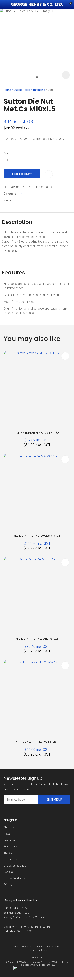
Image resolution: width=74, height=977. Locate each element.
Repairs (8, 872)
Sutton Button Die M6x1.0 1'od (37, 639)
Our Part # (11, 187)
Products (9, 840)
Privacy (8, 884)
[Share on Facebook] (14, 200)
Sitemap (39, 946)
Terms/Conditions (14, 878)
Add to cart (21, 174)
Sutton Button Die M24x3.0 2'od (37, 536)
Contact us (10, 859)
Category (10, 193)
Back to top (26, 946)
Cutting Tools (22, 90)
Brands (8, 852)
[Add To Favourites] (49, 174)
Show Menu (6, 4)
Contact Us (36, 957)
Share (8, 200)
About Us (9, 827)
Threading (39, 90)
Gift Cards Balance (15, 865)
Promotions (11, 846)
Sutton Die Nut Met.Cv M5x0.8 (37, 742)
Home (7, 90)
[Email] (25, 200)
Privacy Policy (53, 946)
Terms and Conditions (36, 950)
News (7, 833)
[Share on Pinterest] (30, 200)
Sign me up (54, 799)
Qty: (6, 153)
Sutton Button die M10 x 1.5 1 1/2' (37, 433)
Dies (51, 90)
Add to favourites (65, 356)
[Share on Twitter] (19, 200)
